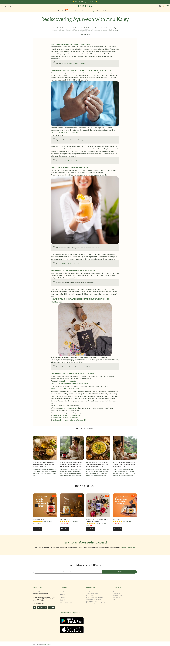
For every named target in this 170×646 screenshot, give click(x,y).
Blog (98, 11)
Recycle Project (117, 597)
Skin (76, 11)
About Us (105, 11)
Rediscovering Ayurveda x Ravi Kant (65, 418)
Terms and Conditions (92, 593)
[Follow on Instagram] (42, 607)
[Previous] (36, 505)
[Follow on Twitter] (38, 607)
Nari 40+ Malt (117, 519)
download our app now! (128, 547)
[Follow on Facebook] (34, 607)
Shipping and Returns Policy (94, 599)
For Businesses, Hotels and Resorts (95, 603)
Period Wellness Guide (66, 602)
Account (113, 11)
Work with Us (37, 592)
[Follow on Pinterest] (49, 607)
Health (64, 11)
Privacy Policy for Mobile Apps (94, 597)
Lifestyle (82, 11)
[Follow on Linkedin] (45, 607)
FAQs (114, 599)
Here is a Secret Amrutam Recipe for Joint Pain (73, 63)
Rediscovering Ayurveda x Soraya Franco (67, 415)
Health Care (63, 600)
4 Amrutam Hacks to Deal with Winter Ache (73, 161)
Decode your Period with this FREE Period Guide (85, 2)
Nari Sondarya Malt (38, 519)
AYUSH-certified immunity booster (71, 264)
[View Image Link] (72, 620)
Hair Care (62, 594)
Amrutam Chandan (65, 519)
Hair (70, 11)
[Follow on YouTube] (53, 607)
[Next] (133, 505)
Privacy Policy (90, 595)
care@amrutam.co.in (68, 408)
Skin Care (62, 597)
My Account (116, 593)
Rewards (115, 592)
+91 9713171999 (9, 6)
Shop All (57, 11)
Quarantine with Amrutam (67, 381)
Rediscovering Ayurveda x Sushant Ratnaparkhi (69, 420)
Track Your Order (117, 595)
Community (90, 11)
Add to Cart (38, 529)
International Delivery (92, 601)
